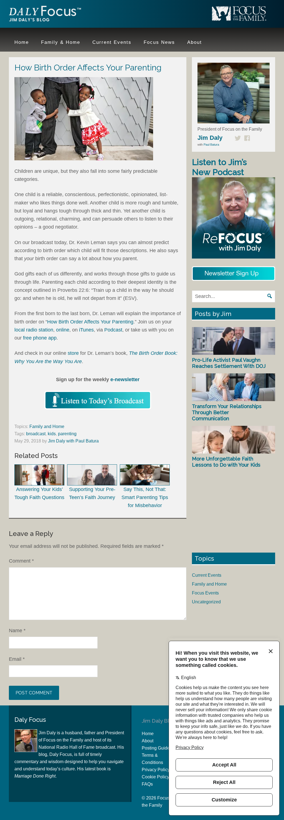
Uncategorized (206, 601)
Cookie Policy (155, 777)
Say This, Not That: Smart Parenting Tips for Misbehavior (144, 497)
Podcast (113, 330)
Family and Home (46, 426)
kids (52, 433)
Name (17, 630)
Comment (21, 561)
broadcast (35, 433)
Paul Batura (211, 144)
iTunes (86, 330)
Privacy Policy (156, 769)
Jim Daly (45, 14)
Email (17, 659)
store (73, 353)
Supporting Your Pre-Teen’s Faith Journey (92, 493)
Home (148, 733)
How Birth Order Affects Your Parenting (90, 322)
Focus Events (205, 593)
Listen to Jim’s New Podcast (219, 167)
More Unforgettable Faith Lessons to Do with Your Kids (226, 462)
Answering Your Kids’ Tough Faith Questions (39, 493)
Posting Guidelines (160, 748)
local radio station (33, 330)
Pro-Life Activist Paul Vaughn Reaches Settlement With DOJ (229, 363)
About (147, 740)
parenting (67, 433)
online (62, 330)
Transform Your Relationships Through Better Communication (227, 412)
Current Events (206, 575)
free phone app (40, 338)
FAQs (147, 784)
